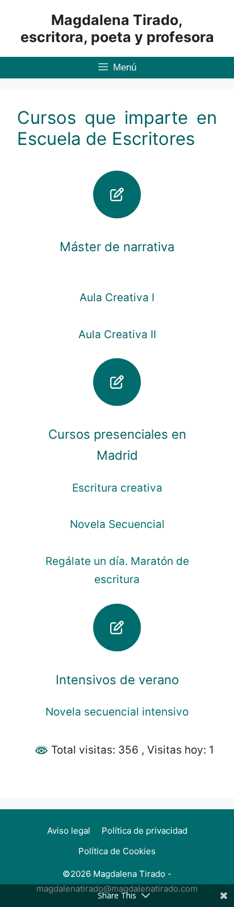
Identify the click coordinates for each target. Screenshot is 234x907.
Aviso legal (68, 830)
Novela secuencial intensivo (117, 711)
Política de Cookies (117, 851)
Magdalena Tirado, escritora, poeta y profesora (117, 28)
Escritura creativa (117, 487)
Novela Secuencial (117, 524)
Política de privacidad (144, 830)
